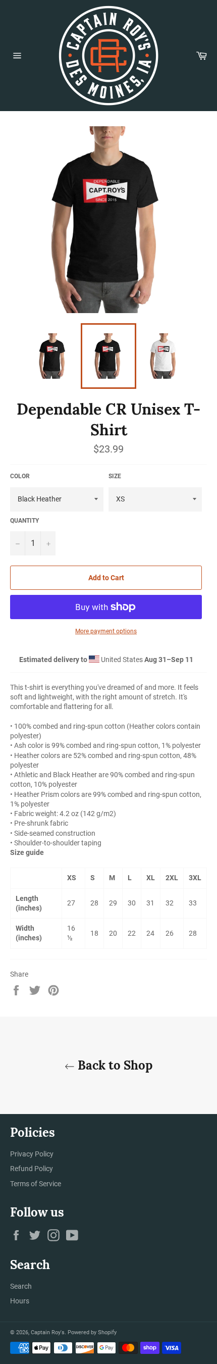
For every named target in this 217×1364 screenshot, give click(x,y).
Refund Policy (31, 1169)
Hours (19, 1301)
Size (114, 476)
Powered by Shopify (92, 1332)
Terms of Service (35, 1184)
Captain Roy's (48, 1332)
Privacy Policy (31, 1154)
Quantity (24, 520)
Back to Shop (113, 1065)
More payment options (106, 631)
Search (21, 1286)
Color (20, 476)
